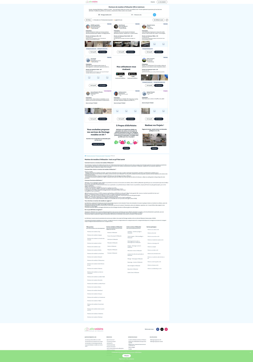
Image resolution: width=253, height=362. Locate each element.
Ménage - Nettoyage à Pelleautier (135, 258)
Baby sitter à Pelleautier (133, 269)
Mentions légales (131, 347)
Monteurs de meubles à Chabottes (95, 313)
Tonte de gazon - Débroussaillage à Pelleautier (135, 237)
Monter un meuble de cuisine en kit (155, 240)
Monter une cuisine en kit (153, 229)
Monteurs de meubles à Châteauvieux (95, 260)
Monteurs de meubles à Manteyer (95, 317)
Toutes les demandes (111, 345)
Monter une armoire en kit (153, 236)
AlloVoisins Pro (109, 343)
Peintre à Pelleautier (111, 246)
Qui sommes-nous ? (110, 339)
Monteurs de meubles (100, 155)
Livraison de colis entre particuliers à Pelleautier (136, 254)
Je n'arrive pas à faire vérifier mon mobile (93, 339)
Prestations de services (91, 155)
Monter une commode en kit (154, 253)
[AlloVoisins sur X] (162, 329)
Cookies (130, 349)
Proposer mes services (111, 346)
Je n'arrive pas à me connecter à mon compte (94, 341)
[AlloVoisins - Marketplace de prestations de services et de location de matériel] (91, 2)
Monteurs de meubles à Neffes (94, 250)
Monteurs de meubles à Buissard (94, 257)
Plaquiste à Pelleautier (112, 249)
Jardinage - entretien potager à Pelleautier (134, 232)
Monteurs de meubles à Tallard (94, 300)
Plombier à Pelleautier (112, 253)
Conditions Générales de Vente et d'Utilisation (137, 339)
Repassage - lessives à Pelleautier (135, 262)
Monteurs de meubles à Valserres (94, 268)
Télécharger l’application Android (156, 341)
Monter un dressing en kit (153, 243)
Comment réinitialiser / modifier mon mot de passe (93, 345)
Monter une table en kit (153, 250)
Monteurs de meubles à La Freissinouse (96, 297)
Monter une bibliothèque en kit (154, 268)
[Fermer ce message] (250, 353)
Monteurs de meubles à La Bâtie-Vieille (96, 276)
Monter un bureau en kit (153, 265)
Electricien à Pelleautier (112, 239)
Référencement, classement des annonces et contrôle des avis (137, 345)
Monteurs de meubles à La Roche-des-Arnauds (96, 239)
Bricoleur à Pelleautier (112, 232)
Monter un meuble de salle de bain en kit (156, 257)
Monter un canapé (152, 246)
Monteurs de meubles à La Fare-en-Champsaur (95, 272)
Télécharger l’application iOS (155, 339)
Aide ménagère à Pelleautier (134, 265)
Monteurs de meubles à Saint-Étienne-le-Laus (95, 264)
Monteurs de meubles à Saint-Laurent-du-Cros (95, 309)
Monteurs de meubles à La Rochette (95, 253)
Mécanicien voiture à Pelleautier (135, 250)
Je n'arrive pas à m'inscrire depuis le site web (93, 343)
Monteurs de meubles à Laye (93, 246)
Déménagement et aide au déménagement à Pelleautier (134, 241)
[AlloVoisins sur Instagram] (166, 329)
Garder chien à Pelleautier (133, 272)
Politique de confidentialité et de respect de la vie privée (137, 342)
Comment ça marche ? (111, 341)
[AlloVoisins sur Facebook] (157, 329)
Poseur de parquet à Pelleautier (114, 236)
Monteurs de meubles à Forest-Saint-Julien (95, 304)
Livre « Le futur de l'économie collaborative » (115, 348)
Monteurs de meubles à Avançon (94, 294)
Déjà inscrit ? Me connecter (126, 359)
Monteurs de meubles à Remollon (94, 280)
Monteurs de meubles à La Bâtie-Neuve (96, 283)
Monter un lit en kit (152, 233)
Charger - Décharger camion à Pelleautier (134, 246)
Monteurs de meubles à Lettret (94, 243)
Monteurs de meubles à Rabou (94, 287)
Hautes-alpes (107, 155)
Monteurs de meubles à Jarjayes (94, 235)
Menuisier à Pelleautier (112, 243)
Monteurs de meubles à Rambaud (94, 290)
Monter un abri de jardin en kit (154, 261)
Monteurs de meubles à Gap (93, 231)
